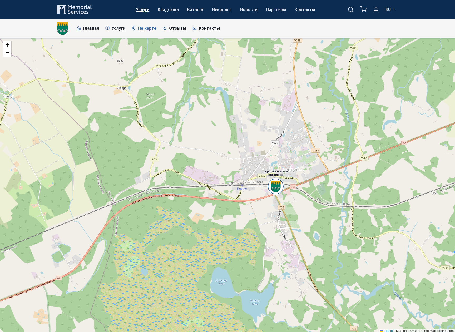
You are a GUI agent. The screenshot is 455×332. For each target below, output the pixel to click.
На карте (147, 28)
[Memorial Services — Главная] (74, 9)
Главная (91, 28)
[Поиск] (350, 9)
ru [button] (388, 9)
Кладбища (168, 9)
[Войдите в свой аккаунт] (376, 9)
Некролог (221, 9)
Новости (249, 9)
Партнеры (276, 9)
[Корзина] (363, 9)
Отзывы (177, 28)
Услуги (142, 9)
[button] (273, 177)
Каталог (195, 9)
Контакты (305, 9)
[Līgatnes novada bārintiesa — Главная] (62, 28)
